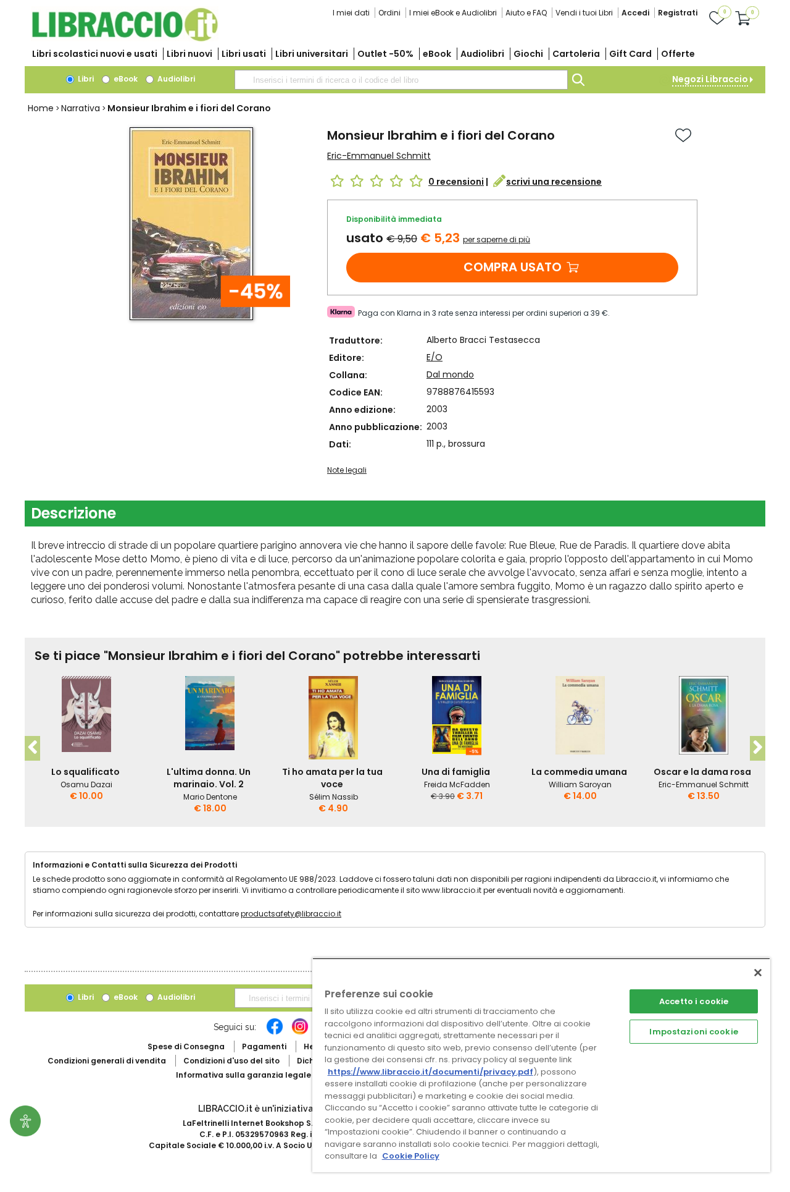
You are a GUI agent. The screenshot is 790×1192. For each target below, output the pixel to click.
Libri (85, 79)
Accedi (635, 12)
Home (41, 108)
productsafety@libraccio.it (291, 913)
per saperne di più (496, 239)
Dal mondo (450, 374)
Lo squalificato (85, 772)
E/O (434, 357)
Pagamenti (264, 1046)
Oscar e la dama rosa (702, 772)
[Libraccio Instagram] (300, 1032)
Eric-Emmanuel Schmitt (379, 156)
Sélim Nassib (333, 797)
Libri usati (244, 54)
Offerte (678, 54)
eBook (437, 54)
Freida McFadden (457, 784)
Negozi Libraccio (710, 79)
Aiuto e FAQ (526, 12)
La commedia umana (579, 772)
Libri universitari (311, 54)
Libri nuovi (189, 54)
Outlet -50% (385, 54)
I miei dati (351, 12)
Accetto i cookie (693, 1001)
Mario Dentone (210, 797)
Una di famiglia (456, 772)
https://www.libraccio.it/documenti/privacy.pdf (430, 1072)
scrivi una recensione (554, 181)
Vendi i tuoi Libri (584, 12)
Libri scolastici (94, 54)
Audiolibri (482, 54)
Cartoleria (576, 54)
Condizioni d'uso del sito (231, 1060)
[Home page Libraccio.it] (124, 38)
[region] (541, 1065)
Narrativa (80, 108)
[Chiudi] (758, 972)
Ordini (389, 12)
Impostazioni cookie (693, 1032)
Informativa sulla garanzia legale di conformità (271, 1075)
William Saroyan (580, 784)
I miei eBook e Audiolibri (453, 12)
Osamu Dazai (86, 784)
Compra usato (513, 267)
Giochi (528, 54)
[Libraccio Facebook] (274, 1032)
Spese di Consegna (186, 1046)
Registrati (677, 12)
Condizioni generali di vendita (107, 1060)
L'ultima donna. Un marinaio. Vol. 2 (209, 778)
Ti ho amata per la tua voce (332, 778)
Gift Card (630, 54)
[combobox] (401, 80)
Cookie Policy (410, 1156)
